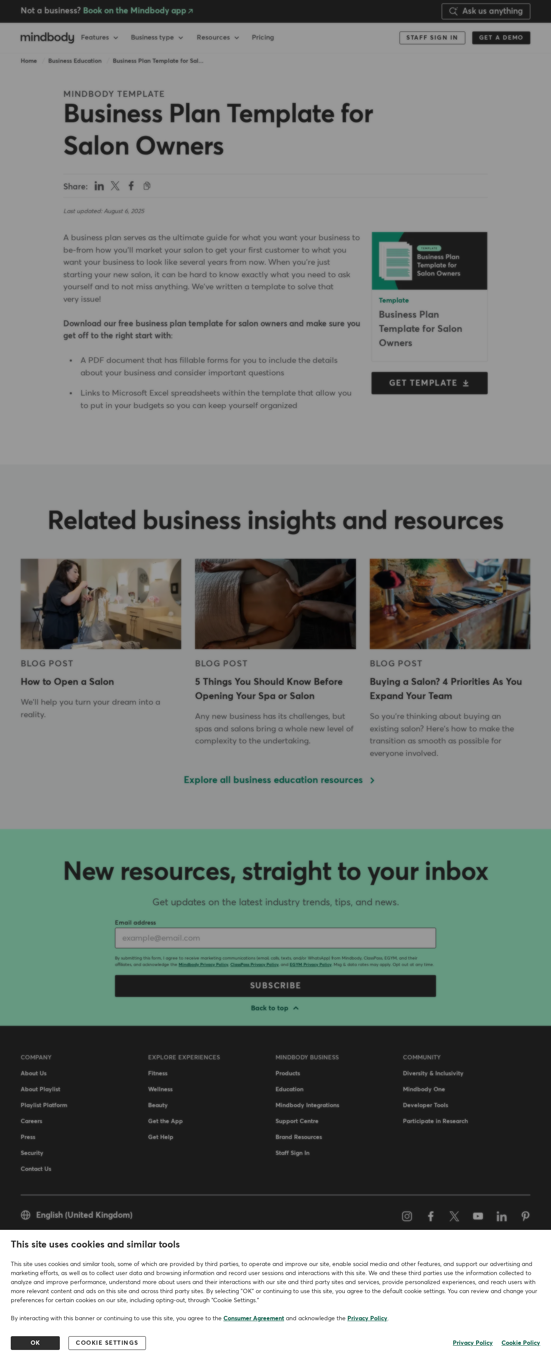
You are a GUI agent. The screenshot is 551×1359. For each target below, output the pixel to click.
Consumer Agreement (253, 1319)
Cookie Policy (520, 1343)
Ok (35, 1343)
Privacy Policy (367, 1319)
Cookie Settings (107, 1343)
